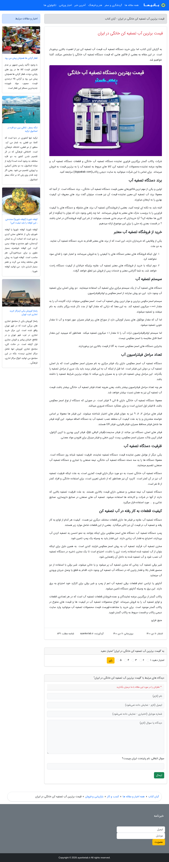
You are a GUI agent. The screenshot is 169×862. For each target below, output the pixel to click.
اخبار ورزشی (65, 5)
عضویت (158, 842)
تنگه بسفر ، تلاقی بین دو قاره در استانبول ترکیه (22, 129)
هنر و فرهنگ (95, 5)
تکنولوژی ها (50, 5)
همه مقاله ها (132, 5)
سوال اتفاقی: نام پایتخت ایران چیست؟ (143, 759)
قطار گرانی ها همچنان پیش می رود (21, 58)
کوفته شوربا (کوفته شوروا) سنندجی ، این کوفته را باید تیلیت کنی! (21, 221)
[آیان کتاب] (155, 5)
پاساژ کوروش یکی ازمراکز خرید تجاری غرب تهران (23, 312)
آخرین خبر (80, 5)
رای (110, 660)
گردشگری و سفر (113, 5)
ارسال (159, 775)
